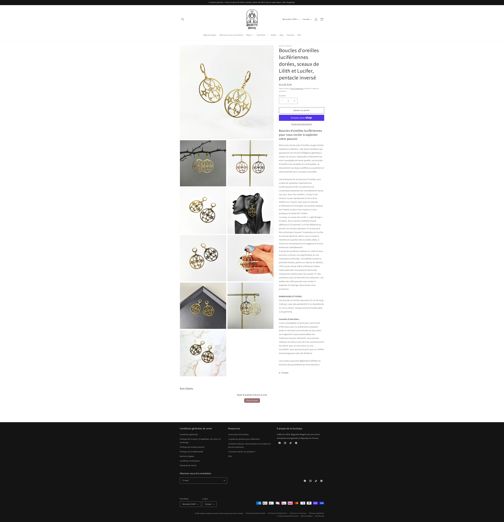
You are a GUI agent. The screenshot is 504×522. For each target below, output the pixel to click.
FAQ (230, 456)
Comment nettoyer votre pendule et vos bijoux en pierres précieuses (249, 445)
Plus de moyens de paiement (301, 124)
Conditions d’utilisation (298, 513)
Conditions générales (189, 434)
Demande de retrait (188, 465)
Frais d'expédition (297, 88)
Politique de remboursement (192, 447)
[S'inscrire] (224, 480)
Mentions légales (187, 456)
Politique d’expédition (316, 513)
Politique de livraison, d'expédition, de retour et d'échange (200, 440)
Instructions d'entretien (238, 434)
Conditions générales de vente (287, 516)
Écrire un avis (252, 400)
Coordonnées (319, 516)
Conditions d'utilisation (190, 461)
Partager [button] (285, 373)
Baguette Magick (206, 513)
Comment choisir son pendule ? (241, 451)
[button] (183, 19)
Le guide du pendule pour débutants (244, 439)
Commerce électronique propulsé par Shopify (227, 513)
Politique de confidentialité (191, 451)
